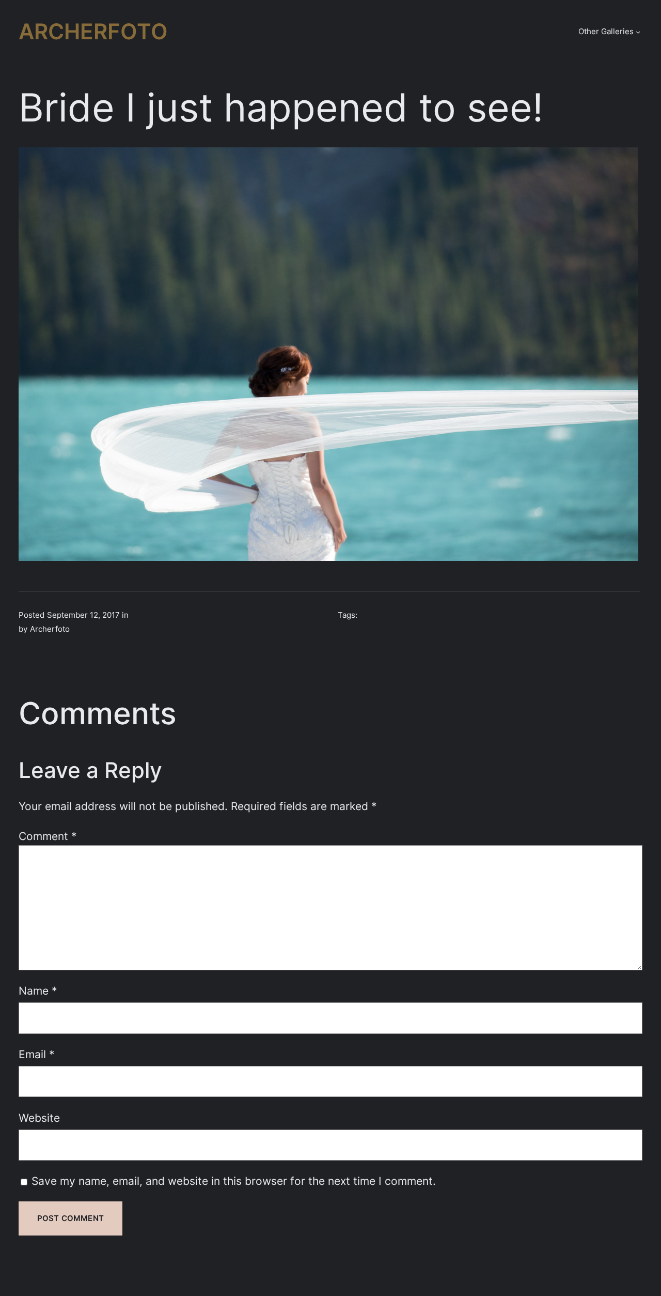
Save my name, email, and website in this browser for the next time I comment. (234, 1180)
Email (37, 1054)
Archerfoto (93, 31)
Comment (48, 836)
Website (39, 1117)
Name (38, 990)
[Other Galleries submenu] (638, 31)
